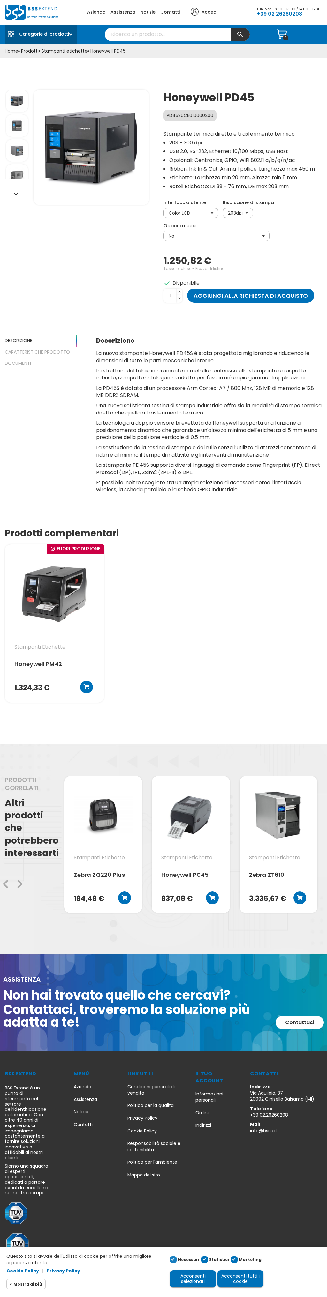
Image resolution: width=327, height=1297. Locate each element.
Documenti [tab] (18, 363)
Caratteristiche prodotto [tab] (37, 352)
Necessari (188, 1259)
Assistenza (122, 12)
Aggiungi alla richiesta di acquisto (251, 296)
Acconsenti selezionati (193, 1279)
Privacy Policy (142, 1118)
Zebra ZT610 (266, 875)
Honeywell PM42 (38, 664)
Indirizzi (203, 1125)
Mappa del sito (143, 1175)
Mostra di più (27, 1284)
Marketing (250, 1259)
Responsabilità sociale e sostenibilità (153, 1146)
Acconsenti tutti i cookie (240, 1279)
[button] (300, 1022)
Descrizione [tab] (18, 340)
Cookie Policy (142, 1131)
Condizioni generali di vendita (151, 1090)
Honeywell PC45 (185, 875)
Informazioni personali (209, 1097)
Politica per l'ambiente (152, 1162)
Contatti (170, 12)
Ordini (202, 1113)
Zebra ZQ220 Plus (99, 875)
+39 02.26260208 (269, 1115)
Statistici (219, 1259)
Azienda (96, 12)
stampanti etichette (39, 646)
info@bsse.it (263, 1130)
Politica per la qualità (150, 1106)
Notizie (148, 12)
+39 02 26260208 (279, 14)
